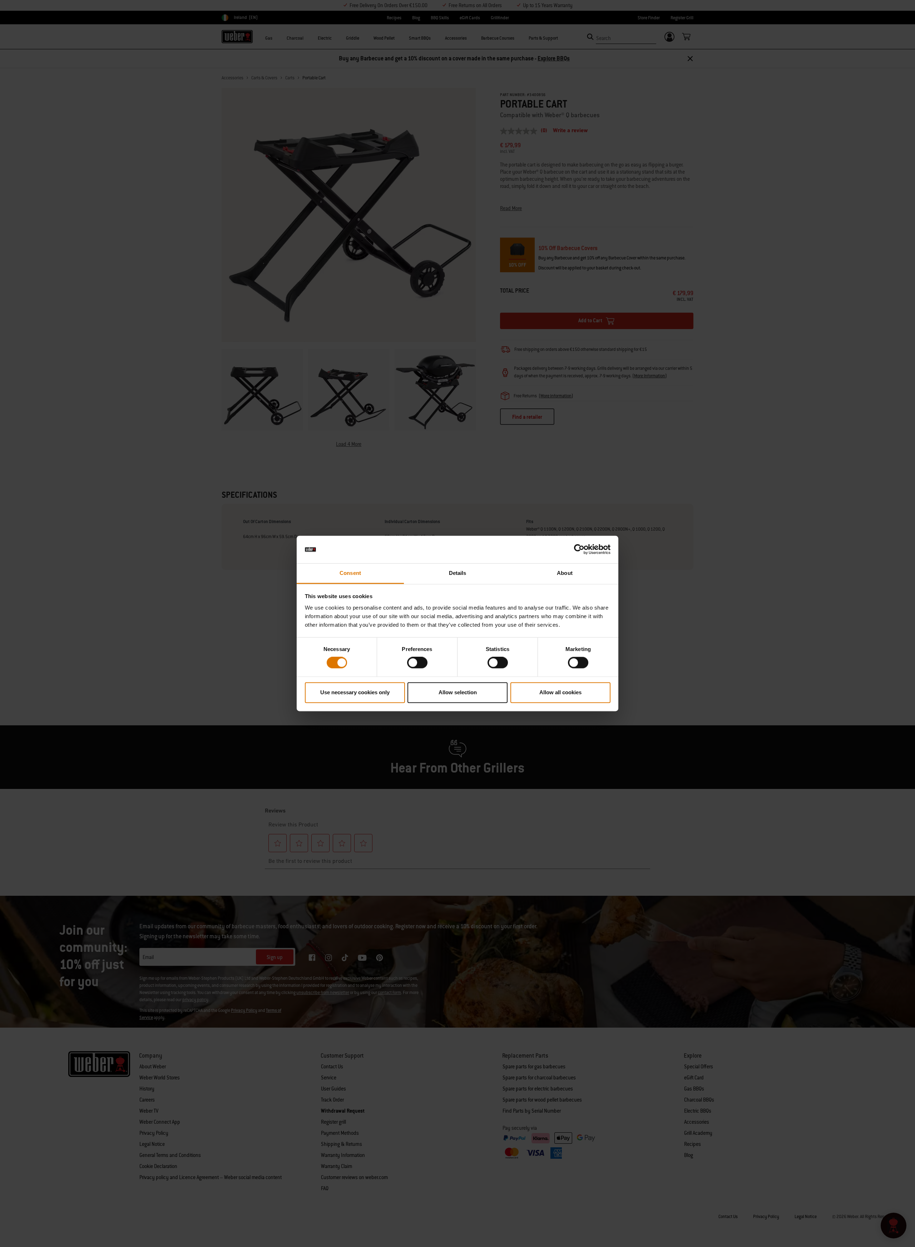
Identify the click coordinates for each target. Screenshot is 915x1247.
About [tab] (565, 573)
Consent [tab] (350, 573)
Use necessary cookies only (355, 692)
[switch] (417, 663)
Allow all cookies (560, 692)
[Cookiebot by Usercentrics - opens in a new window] (579, 549)
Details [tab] (457, 573)
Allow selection (458, 692)
